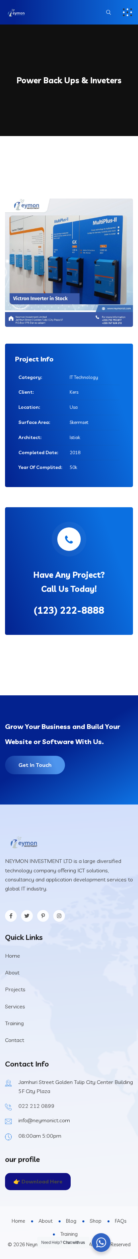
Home (12, 955)
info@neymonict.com (44, 1120)
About (12, 972)
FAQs (120, 1221)
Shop (95, 1221)
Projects (15, 989)
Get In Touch (35, 765)
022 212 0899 (36, 1105)
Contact (14, 1040)
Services (15, 1006)
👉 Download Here (37, 1181)
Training (14, 1023)
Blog (71, 1221)
